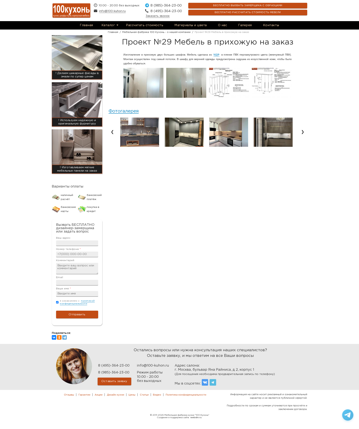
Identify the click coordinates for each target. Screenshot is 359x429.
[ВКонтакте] (54, 337)
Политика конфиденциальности (186, 395)
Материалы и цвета (190, 25)
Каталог (108, 25)
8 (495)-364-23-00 (166, 11)
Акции (98, 395)
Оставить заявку (114, 381)
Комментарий (65, 260)
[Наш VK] (205, 382)
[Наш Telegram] (213, 382)
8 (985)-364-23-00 (166, 5)
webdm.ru (196, 418)
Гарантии (84, 395)
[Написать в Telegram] (347, 415)
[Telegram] (64, 337)
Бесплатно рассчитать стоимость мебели (248, 12)
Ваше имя (63, 289)
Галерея (245, 25)
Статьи (144, 395)
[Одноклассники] (59, 337)
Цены (131, 395)
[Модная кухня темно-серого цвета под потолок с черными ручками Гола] (184, 146)
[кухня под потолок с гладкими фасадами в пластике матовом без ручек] (228, 146)
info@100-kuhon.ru (112, 11)
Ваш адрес (63, 238)
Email (59, 277)
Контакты (271, 25)
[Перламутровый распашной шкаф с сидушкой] (143, 97)
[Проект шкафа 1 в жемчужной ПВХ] (229, 97)
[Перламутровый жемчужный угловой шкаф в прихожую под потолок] (186, 97)
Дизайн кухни (115, 395)
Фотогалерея (124, 111)
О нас (222, 25)
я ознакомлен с (77, 302)
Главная (86, 25)
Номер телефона (68, 249)
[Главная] (71, 10)
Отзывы (69, 395)
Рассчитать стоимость (144, 25)
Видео (157, 395)
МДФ (217, 54)
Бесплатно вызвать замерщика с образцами (247, 5)
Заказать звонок (158, 16)
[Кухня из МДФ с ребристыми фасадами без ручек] (273, 146)
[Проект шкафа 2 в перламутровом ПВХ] (272, 97)
